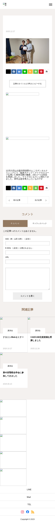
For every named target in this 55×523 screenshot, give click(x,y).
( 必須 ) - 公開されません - (19, 248)
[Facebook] (27, 511)
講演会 (10, 331)
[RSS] (32, 511)
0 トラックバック (40, 223)
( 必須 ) (17, 239)
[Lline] (24, 71)
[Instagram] (22, 511)
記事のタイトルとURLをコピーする (27, 84)
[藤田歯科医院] (5, 4)
